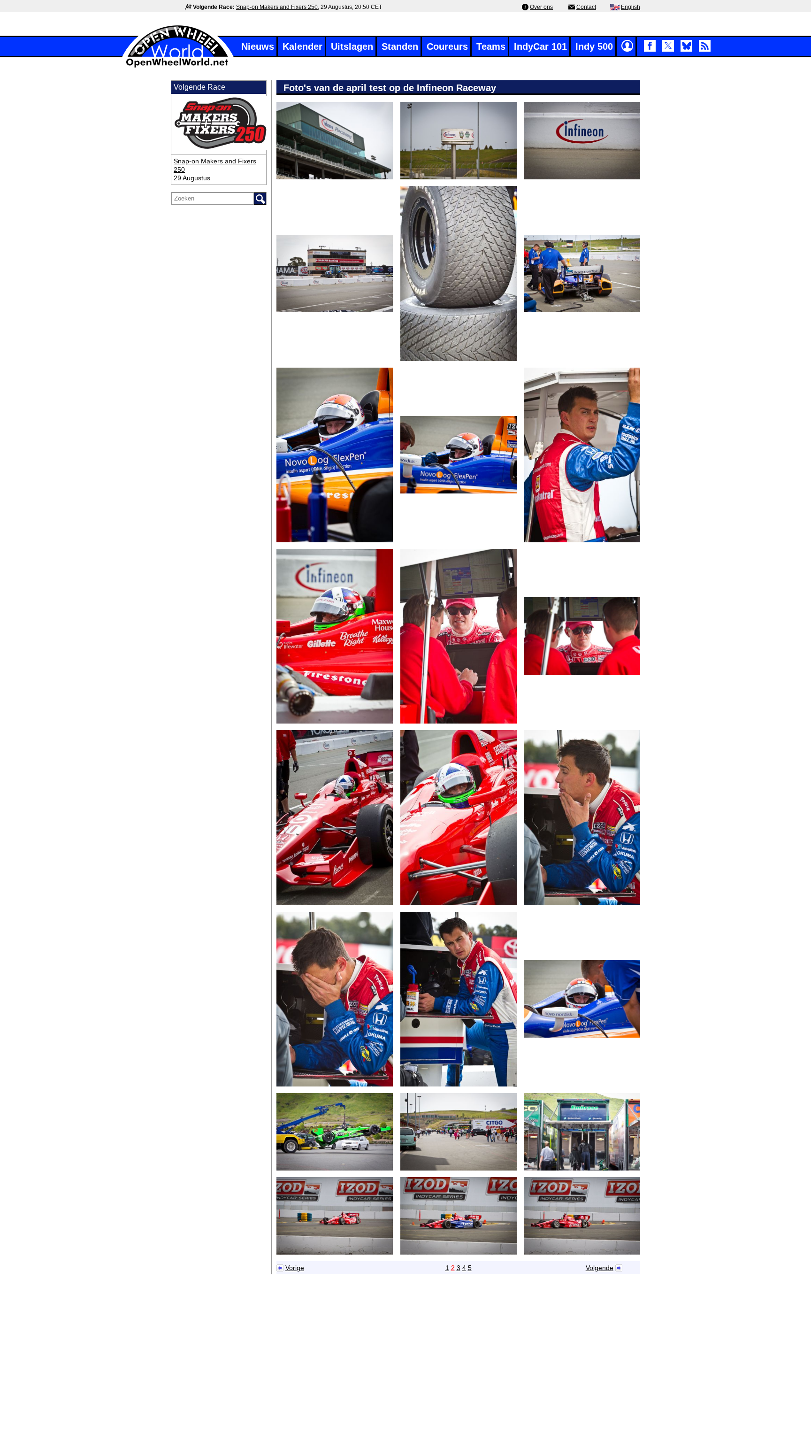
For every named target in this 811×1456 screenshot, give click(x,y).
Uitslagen (352, 46)
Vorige (294, 1267)
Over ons (541, 7)
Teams (490, 46)
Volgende (599, 1267)
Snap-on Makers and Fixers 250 (277, 7)
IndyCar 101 (540, 46)
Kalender (302, 46)
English (630, 7)
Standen (400, 46)
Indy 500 (594, 46)
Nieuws (257, 46)
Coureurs (447, 46)
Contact (586, 7)
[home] (178, 66)
